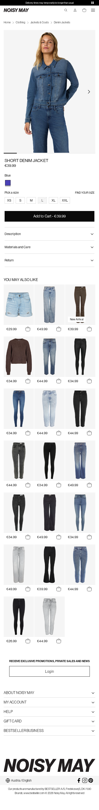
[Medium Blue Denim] (8, 183)
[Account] (75, 10)
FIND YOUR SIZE (84, 192)
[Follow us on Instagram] (84, 780)
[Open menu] (93, 10)
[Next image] (89, 92)
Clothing (20, 22)
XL (53, 200)
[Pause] (92, 3)
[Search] (66, 10)
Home (7, 22)
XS (9, 200)
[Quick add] (28, 329)
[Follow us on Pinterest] (90, 780)
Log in (49, 671)
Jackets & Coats (39, 22)
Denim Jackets (62, 22)
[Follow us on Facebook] (79, 780)
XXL (65, 200)
